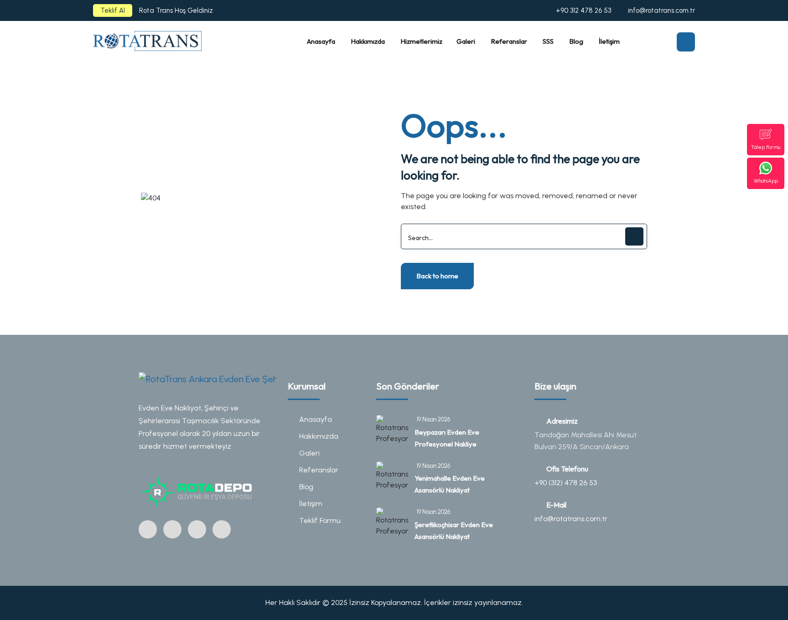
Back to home (437, 276)
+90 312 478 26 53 (583, 10)
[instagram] (148, 529)
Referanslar (318, 470)
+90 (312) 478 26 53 (565, 482)
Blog (306, 486)
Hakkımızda (318, 436)
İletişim (310, 503)
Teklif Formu (320, 520)
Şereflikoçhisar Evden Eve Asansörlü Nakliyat (454, 530)
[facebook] (172, 529)
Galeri (309, 453)
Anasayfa (315, 419)
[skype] (222, 529)
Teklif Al (112, 10)
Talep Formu (765, 147)
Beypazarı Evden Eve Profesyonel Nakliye (447, 438)
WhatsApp (766, 181)
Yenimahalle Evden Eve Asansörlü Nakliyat (450, 484)
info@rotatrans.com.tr (661, 10)
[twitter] (197, 529)
